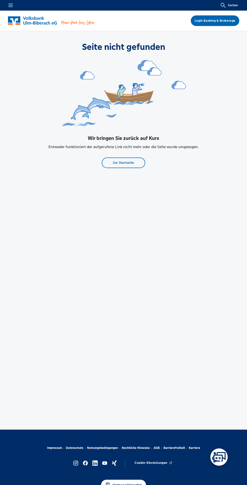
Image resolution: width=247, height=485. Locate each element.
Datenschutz (74, 448)
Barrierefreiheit (174, 448)
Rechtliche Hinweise (136, 448)
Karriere (194, 448)
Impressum (54, 448)
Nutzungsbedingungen (102, 448)
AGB (157, 448)
